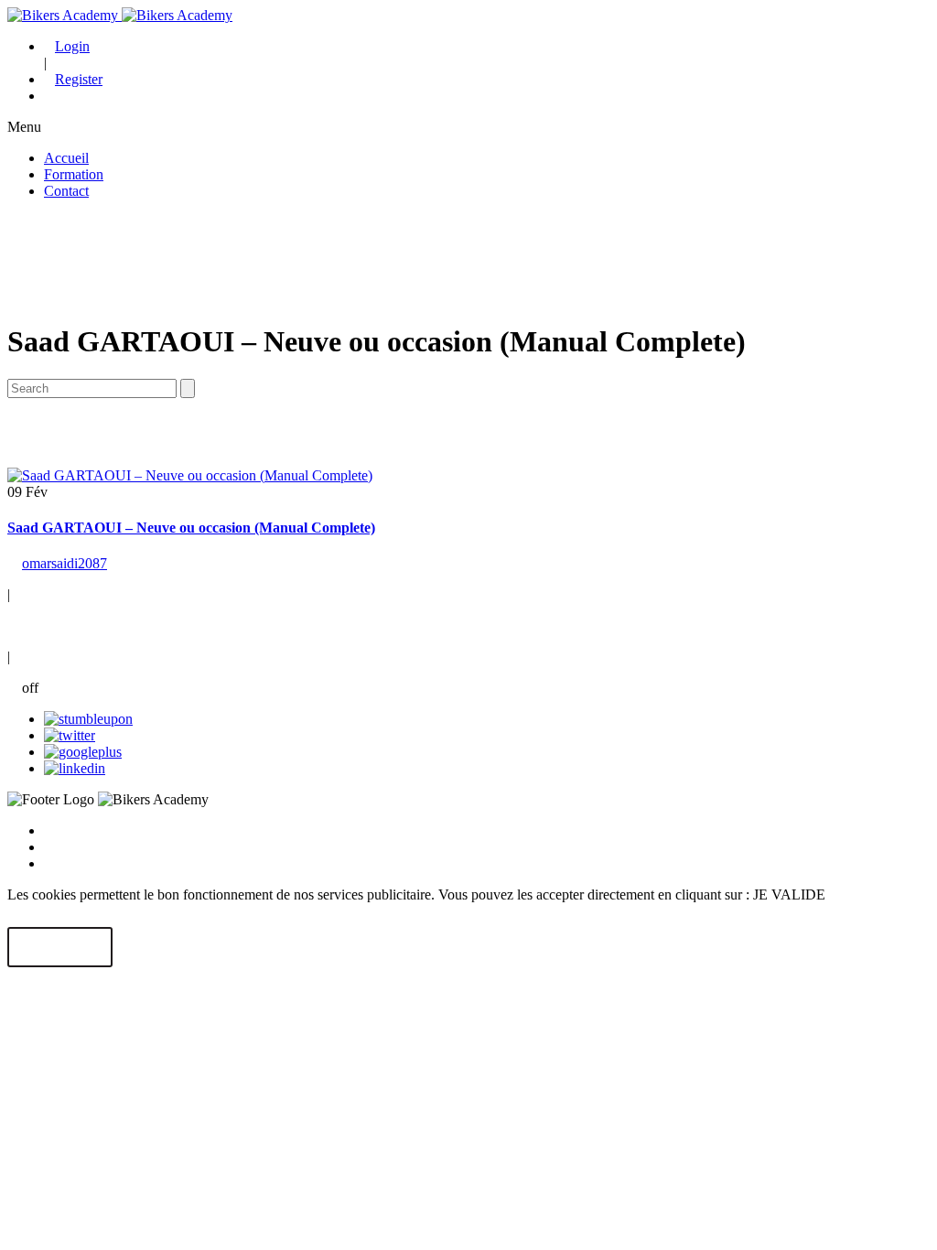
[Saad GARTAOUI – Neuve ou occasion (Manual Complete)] (189, 475)
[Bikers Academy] (119, 15)
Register (78, 79)
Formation (73, 174)
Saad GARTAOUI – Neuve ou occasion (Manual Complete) (191, 527)
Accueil (66, 158)
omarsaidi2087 (64, 563)
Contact (66, 191)
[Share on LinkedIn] (74, 768)
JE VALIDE (59, 947)
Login (72, 46)
